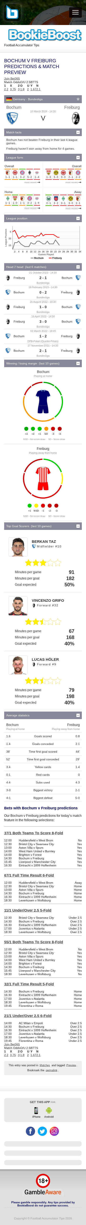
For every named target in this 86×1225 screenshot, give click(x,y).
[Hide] (78, 132)
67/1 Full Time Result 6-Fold (29, 875)
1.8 (22, 89)
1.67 (33, 89)
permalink (51, 1070)
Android (49, 1116)
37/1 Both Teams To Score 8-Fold (33, 833)
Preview (71, 1065)
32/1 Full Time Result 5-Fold (29, 984)
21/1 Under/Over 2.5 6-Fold (28, 1016)
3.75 (13, 89)
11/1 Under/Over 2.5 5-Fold (27, 910)
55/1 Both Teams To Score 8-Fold (33, 942)
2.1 (38, 89)
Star (78, 99)
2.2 (6, 89)
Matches (45, 1065)
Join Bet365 (12, 78)
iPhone (36, 1116)
